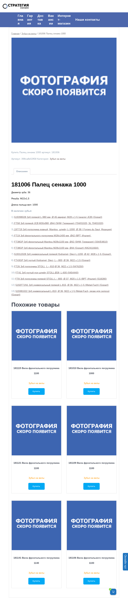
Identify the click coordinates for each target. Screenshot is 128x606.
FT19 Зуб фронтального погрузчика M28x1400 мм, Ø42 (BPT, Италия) (52, 235)
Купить (36, 391)
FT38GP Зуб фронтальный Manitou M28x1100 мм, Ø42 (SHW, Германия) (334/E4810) (61, 241)
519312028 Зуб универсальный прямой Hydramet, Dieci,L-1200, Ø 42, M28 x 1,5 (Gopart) (63, 254)
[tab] (22, 171)
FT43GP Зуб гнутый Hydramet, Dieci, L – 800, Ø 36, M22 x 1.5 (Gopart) (52, 260)
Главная (15, 33)
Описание (22, 171)
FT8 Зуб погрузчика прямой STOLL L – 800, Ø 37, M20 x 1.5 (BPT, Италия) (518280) (61, 278)
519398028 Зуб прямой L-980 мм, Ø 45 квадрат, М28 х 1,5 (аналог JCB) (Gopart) (58, 217)
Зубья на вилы (29, 33)
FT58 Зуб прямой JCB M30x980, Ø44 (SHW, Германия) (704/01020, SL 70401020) (58, 223)
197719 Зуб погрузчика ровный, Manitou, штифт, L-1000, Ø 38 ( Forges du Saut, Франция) (63, 229)
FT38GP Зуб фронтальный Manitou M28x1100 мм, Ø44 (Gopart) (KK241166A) (56, 248)
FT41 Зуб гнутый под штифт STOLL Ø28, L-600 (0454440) (47, 272)
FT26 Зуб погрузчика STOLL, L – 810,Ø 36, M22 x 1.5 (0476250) (49, 266)
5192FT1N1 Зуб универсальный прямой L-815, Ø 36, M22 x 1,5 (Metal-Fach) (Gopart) (62, 285)
